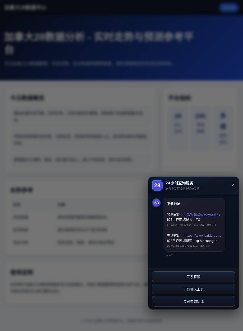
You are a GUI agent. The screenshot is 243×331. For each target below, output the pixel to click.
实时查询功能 (193, 301)
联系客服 (193, 277)
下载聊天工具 (193, 289)
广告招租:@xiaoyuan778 (202, 214)
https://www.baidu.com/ (202, 235)
